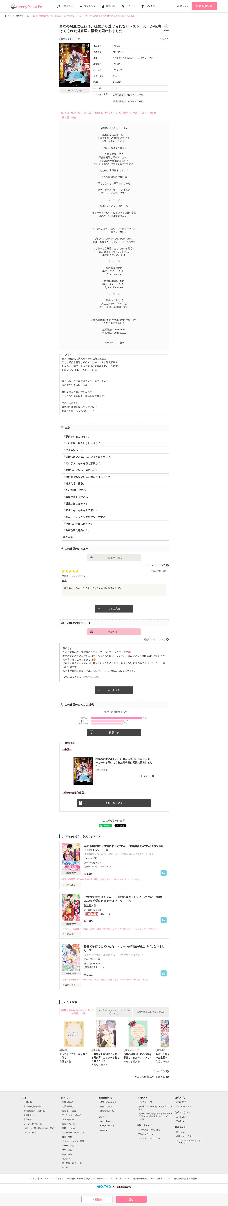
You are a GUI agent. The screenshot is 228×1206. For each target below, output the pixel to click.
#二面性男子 (125, 113)
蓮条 (161, 38)
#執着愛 (65, 117)
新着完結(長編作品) (32, 1106)
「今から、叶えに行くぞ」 (78, 523)
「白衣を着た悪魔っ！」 (76, 530)
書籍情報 (110, 6)
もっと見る (114, 608)
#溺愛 (64, 879)
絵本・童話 (67, 1154)
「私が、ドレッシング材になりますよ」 (85, 517)
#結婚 (73, 117)
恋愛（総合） (68, 1102)
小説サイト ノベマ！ (185, 1136)
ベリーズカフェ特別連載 (149, 1130)
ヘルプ (34, 1178)
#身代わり (66, 929)
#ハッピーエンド (125, 929)
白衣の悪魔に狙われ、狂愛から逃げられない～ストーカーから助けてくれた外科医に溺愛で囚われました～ (123, 762)
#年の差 (136, 979)
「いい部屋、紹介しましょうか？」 (83, 443)
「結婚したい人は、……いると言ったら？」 (88, 456)
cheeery (88, 858)
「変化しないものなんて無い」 (80, 510)
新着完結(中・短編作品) (34, 1111)
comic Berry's (106, 1121)
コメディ (66, 1159)
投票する (114, 732)
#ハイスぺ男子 (85, 113)
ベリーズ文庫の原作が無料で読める (40, 1128)
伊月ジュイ (89, 958)
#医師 (73, 113)
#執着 (85, 929)
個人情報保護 (180, 1178)
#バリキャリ (111, 113)
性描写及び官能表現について (99, 1178)
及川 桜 (87, 905)
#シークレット (74, 979)
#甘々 (113, 929)
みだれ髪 (77, 576)
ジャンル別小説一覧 (33, 1124)
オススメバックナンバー (149, 1138)
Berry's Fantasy (107, 1125)
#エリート (129, 879)
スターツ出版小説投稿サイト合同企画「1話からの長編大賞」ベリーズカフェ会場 (155, 1116)
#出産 (95, 979)
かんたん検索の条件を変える (150, 1076)
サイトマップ (46, 1178)
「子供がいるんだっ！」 (76, 436)
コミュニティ (30, 1132)
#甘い (109, 879)
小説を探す (67, 6)
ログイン (184, 6)
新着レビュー (30, 1115)
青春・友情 (67, 1137)
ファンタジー (68, 1119)
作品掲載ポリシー (75, 1178)
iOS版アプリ (182, 1102)
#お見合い (76, 929)
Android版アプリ (183, 1106)
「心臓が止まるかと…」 (76, 497)
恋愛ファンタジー (70, 1124)
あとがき (68, 537)
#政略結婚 (81, 879)
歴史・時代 (67, 1150)
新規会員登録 (204, 6)
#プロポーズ (125, 979)
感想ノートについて (154, 639)
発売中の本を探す (108, 1102)
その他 (65, 1167)
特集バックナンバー (147, 1134)
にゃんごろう (70, 676)
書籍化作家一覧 (107, 1111)
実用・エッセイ (69, 1128)
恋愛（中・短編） (70, 1111)
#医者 (64, 979)
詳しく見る (145, 775)
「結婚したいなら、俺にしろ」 (80, 470)
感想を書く (114, 632)
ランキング (90, 6)
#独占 (138, 879)
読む (131, 1199)
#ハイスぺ (118, 879)
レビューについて (155, 565)
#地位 (103, 879)
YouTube (180, 1121)
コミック (130, 6)
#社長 (98, 929)
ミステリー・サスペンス (73, 1132)
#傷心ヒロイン (141, 113)
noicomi (103, 1130)
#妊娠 (102, 979)
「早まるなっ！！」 (74, 450)
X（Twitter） (182, 1117)
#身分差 (106, 929)
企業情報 (193, 1178)
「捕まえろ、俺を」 (74, 483)
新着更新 (28, 1119)
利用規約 (60, 1178)
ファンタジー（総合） (72, 1115)
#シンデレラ (140, 929)
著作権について (123, 1178)
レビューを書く (114, 557)
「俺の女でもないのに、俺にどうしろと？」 (88, 476)
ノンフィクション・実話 (73, 1141)
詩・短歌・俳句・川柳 (72, 1163)
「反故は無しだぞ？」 (75, 503)
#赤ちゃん (87, 979)
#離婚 (89, 879)
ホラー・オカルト (70, 1145)
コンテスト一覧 (145, 1102)
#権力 (96, 879)
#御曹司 (65, 113)
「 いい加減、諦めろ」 (76, 490)
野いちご (180, 1132)
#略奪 (153, 113)
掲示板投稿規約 (140, 1178)
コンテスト (151, 6)
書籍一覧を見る (114, 803)
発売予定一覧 (106, 1106)
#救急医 (99, 113)
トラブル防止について (160, 1178)
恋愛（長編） (68, 1106)
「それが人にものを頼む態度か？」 (83, 463)
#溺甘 (115, 979)
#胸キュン (152, 929)
